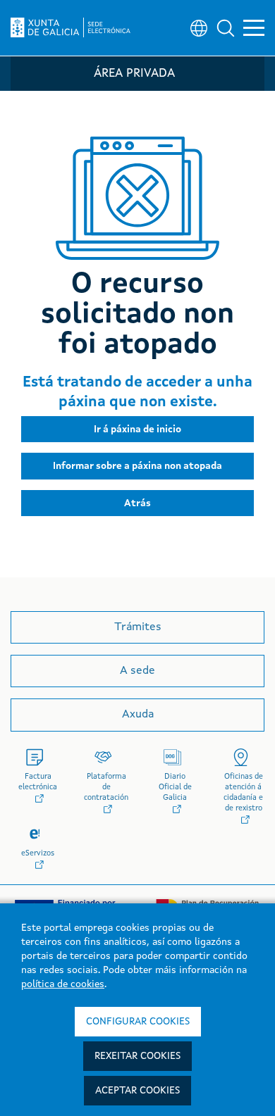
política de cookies (62, 984)
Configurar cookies (138, 1022)
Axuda (138, 714)
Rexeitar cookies (137, 1056)
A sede (137, 671)
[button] (225, 28)
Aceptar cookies (137, 1091)
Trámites (137, 627)
